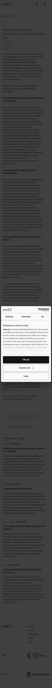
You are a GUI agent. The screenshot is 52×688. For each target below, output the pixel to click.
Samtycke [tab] (9, 316)
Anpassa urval (24, 368)
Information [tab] (26, 316)
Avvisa (26, 376)
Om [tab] (42, 316)
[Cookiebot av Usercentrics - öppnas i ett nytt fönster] (38, 309)
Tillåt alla (26, 360)
